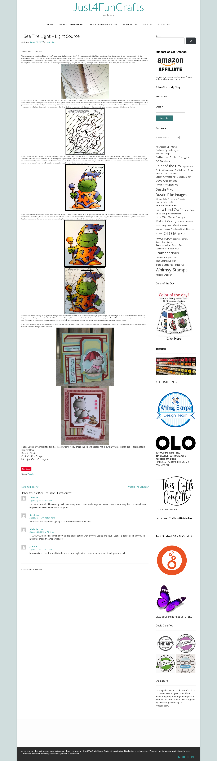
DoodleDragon (184, 176)
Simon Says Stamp (164, 242)
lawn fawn (190, 210)
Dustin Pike (164, 189)
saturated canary (180, 238)
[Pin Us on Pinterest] (192, 757)
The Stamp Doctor (166, 260)
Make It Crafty (166, 221)
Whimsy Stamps (172, 270)
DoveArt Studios (167, 185)
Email (159, 106)
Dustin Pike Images (171, 194)
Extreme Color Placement (166, 199)
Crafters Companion (164, 170)
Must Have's (180, 225)
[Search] (191, 41)
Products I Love (130, 24)
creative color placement (166, 173)
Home (50, 24)
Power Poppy (164, 238)
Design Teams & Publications (103, 24)
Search (159, 36)
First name (161, 96)
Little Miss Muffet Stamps (170, 217)
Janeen (33, 546)
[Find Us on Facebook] (179, 757)
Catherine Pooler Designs (172, 157)
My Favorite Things (163, 229)
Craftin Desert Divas (184, 170)
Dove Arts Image (166, 181)
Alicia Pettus (36, 529)
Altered (174, 147)
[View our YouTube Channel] (183, 757)
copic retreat (187, 167)
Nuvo (159, 234)
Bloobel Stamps (163, 153)
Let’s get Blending (29, 486)
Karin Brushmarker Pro (166, 205)
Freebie (181, 199)
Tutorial (31, 474)
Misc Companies (163, 225)
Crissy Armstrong (166, 176)
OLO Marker (175, 233)
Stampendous (167, 252)
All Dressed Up (162, 146)
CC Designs (163, 161)
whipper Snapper (164, 274)
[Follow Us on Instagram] (188, 757)
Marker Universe (185, 221)
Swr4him (34, 514)
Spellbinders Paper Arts (167, 248)
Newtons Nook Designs (182, 229)
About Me (147, 24)
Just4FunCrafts (108, 6)
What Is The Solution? (138, 486)
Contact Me (164, 24)
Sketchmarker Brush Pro (169, 245)
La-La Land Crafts (169, 209)
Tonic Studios (164, 264)
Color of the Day (168, 165)
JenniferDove (50, 42)
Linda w (34, 497)
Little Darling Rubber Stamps (168, 213)
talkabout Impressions (167, 257)
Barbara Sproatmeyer (167, 150)
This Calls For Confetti (166, 509)
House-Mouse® (164, 202)
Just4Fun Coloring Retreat (71, 24)
